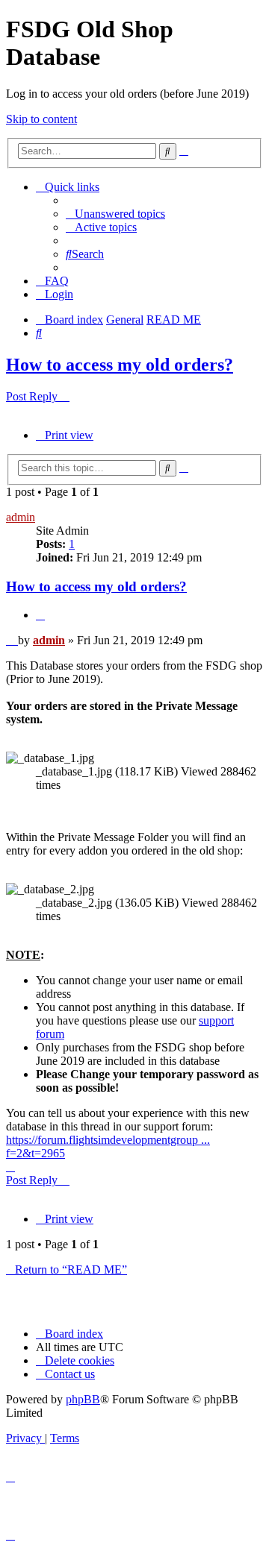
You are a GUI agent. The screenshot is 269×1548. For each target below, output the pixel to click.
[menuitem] (115, 213)
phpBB (83, 1399)
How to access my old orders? (119, 364)
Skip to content (41, 119)
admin (20, 517)
